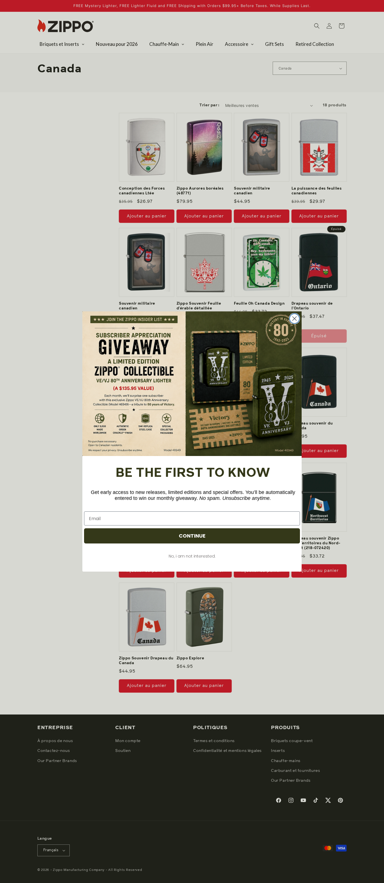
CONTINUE (192, 535)
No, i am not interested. (192, 556)
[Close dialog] (294, 318)
